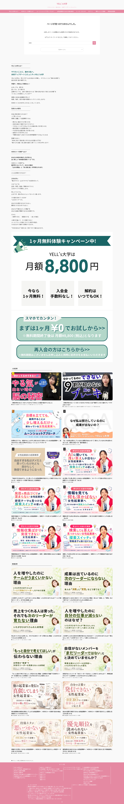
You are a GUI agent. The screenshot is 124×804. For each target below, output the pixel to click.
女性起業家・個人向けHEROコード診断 (49, 769)
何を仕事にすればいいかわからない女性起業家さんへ (97, 776)
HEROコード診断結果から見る (47, 772)
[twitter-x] (62, 764)
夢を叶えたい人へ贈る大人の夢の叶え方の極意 (39, 797)
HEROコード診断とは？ (46, 767)
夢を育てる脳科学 (18, 772)
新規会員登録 (92, 785)
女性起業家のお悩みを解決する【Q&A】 (93, 778)
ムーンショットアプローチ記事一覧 (73, 769)
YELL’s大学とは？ (18, 767)
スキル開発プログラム (19, 778)
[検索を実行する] (94, 43)
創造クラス (42, 779)
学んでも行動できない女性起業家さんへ (93, 771)
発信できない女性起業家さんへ (91, 769)
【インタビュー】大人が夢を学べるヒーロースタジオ (41, 793)
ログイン (75, 785)
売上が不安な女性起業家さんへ (91, 774)
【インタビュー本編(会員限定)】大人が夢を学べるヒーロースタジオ (44, 799)
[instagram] (64, 764)
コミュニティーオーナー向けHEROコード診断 (51, 771)
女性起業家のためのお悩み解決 (91, 767)
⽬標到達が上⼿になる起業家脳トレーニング (25, 776)
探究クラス (42, 776)
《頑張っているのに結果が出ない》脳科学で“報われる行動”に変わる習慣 (46, 790)
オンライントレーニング (90, 779)
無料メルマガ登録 (83, 785)
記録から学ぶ (87, 783)
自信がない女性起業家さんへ (91, 772)
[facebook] (60, 764)
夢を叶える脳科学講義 (19, 771)
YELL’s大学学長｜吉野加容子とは (22, 769)
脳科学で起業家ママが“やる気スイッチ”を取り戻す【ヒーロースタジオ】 (46, 786)
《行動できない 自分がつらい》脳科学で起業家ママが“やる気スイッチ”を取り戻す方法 (49, 788)
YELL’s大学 (62, 4)
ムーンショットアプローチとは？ (72, 767)
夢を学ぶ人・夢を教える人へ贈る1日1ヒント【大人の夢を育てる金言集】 (46, 792)
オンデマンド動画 (88, 781)
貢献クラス (42, 778)
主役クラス (43, 774)
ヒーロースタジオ (32, 785)
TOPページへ (62, 49)
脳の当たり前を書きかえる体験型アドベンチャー (26, 774)
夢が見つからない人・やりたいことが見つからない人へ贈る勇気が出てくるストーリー (49, 795)
